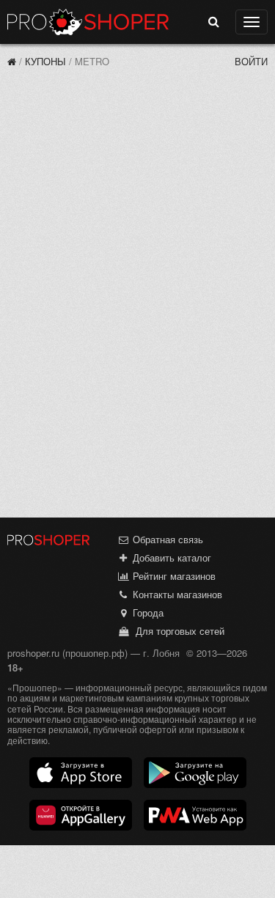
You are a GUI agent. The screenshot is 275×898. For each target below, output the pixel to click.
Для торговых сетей (177, 631)
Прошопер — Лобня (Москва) (88, 22)
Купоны (45, 61)
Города (147, 612)
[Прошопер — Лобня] (11, 61)
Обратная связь (166, 539)
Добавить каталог (170, 557)
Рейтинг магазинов (173, 576)
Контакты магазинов (176, 594)
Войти (251, 61)
